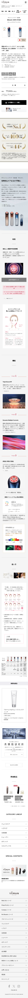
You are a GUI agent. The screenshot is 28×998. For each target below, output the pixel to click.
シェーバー (5, 937)
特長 (6, 11)
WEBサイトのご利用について (10, 960)
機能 (9, 11)
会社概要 (4, 951)
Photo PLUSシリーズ (7, 905)
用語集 (3, 974)
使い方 (13, 11)
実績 (2, 11)
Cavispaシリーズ (6, 910)
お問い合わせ (5, 970)
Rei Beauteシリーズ (7, 914)
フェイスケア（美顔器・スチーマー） (13, 6)
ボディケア (5, 942)
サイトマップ (5, 979)
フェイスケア (5, 923)
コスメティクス (6, 947)
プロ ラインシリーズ (7, 919)
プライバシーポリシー (8, 965)
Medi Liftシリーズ (6, 900)
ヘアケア (4, 928)
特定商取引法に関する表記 (9, 956)
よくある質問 (24, 11)
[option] (7, 32)
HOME (3, 6)
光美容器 (4, 933)
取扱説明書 (17, 11)
